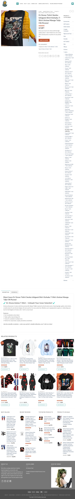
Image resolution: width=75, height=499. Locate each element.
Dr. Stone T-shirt (48, 49)
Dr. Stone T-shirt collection (46, 12)
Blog (29, 3)
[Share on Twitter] (45, 56)
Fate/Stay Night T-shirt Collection (69, 137)
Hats (65, 36)
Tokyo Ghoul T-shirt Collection (69, 262)
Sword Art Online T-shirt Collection (69, 249)
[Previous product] (73, 11)
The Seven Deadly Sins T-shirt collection (69, 258)
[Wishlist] (72, 3)
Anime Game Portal (43, 3)
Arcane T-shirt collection (68, 69)
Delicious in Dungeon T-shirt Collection (68, 119)
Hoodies (66, 39)
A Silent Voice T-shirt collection (69, 58)
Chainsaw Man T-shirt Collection (68, 94)
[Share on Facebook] (40, 56)
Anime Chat (34, 3)
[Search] (17, 3)
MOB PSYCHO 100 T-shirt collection (69, 199)
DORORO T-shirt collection (68, 127)
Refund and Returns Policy (51, 494)
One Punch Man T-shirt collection (69, 216)
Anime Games (67, 26)
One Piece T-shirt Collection (68, 213)
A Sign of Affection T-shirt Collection (69, 55)
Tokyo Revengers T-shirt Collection (69, 266)
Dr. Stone (43, 49)
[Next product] (70, 11)
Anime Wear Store (48, 11)
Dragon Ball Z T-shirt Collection (69, 134)
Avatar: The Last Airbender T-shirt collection (68, 76)
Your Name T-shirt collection (69, 276)
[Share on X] (42, 56)
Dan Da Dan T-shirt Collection (69, 98)
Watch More (44, 40)
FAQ (42, 494)
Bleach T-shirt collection (68, 84)
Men (65, 44)
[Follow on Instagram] (5, 481)
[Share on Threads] (48, 56)
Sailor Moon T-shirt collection (69, 230)
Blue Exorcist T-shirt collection (69, 87)
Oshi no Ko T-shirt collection (69, 220)
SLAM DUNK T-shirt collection (69, 234)
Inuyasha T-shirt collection (68, 175)
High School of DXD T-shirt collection (69, 165)
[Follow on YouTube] (10, 481)
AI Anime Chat (29, 468)
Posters (65, 49)
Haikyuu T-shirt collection (68, 158)
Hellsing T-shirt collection (68, 161)
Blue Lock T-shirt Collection (68, 91)
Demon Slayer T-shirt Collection (68, 123)
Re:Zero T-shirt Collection (68, 227)
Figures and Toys (67, 33)
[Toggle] (73, 21)
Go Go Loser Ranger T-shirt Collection (69, 154)
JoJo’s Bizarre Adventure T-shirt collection (69, 180)
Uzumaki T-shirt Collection (68, 273)
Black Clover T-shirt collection (69, 80)
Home (21, 3)
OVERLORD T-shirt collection (69, 223)
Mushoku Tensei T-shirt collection (69, 202)
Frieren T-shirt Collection (68, 141)
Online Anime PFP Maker (56, 3)
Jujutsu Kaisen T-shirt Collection (68, 184)
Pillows (65, 46)
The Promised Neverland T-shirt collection (68, 253)
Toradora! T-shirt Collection (69, 269)
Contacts (18, 494)
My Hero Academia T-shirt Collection (69, 206)
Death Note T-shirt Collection (69, 115)
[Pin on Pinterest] (50, 56)
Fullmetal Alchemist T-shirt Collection (69, 144)
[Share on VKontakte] (53, 56)
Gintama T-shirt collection (68, 147)
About (6, 494)
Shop (25, 3)
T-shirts (56, 11)
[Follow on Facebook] (2, 481)
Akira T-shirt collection (67, 65)
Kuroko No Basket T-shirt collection (69, 196)
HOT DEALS (66, 41)
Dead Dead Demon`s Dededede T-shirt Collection (69, 111)
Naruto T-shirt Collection (68, 209)
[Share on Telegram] (58, 56)
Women (65, 280)
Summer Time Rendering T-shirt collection (68, 245)
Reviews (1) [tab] (14, 292)
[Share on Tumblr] (56, 56)
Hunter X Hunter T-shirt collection (69, 172)
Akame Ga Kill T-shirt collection (68, 62)
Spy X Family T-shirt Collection (69, 237)
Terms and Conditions (64, 494)
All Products (66, 24)
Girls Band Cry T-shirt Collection (68, 151)
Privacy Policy (36, 494)
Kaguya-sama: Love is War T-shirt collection (69, 188)
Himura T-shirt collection (68, 168)
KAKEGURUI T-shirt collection (69, 192)
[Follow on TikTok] (8, 481)
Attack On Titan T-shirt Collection (69, 72)
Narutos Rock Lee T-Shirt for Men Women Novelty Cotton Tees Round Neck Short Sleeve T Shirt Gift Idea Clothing (9, 360)
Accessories (66, 21)
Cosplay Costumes (66, 30)
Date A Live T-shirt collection (69, 106)
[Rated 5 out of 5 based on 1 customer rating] (50, 25)
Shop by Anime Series (27, 494)
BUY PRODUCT (5, 369)
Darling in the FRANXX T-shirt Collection (68, 102)
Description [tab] (5, 292)
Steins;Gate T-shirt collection (69, 240)
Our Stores (12, 494)
